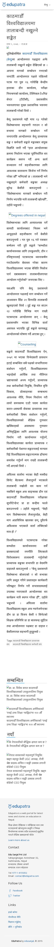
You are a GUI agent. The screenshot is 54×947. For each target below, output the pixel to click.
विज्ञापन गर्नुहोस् (14, 922)
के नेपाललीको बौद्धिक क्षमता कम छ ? (25, 746)
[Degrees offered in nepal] (27, 215)
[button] (47, 5)
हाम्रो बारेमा (12, 912)
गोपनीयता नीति (14, 917)
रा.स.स (24, 44)
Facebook (17, 890)
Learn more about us (18, 840)
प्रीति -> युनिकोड (15, 926)
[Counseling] (27, 344)
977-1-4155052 (19, 872)
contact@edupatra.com (27, 876)
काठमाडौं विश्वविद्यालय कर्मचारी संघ (27, 644)
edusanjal (29, 941)
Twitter (16, 895)
